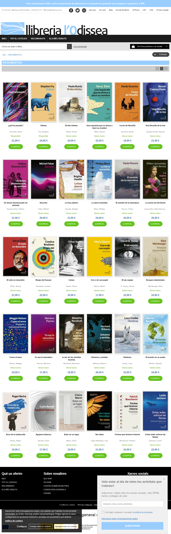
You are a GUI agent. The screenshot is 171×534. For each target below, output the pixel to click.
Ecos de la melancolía (15, 434)
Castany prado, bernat (155, 132)
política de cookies (14, 521)
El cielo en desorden (16, 280)
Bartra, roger (15, 441)
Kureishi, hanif (16, 132)
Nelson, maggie (15, 363)
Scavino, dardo (127, 132)
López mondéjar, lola (99, 441)
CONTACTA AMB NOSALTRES (56, 486)
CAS (151, 10)
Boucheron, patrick (127, 441)
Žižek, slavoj (99, 132)
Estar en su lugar (71, 434)
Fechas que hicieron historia (127, 434)
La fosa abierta (71, 203)
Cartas (71, 280)
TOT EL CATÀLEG (18, 38)
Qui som (92, 10)
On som (102, 10)
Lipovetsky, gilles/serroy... (155, 209)
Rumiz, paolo (71, 132)
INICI (4, 38)
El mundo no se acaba (155, 357)
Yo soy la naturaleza (43, 357)
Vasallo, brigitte (71, 209)
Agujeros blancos (43, 434)
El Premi (136, 10)
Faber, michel (43, 209)
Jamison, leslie (155, 441)
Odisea (43, 126)
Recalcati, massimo (71, 363)
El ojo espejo (127, 280)
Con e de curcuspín (99, 280)
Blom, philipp (99, 209)
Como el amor (16, 357)
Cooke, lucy (127, 363)
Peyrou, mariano (43, 363)
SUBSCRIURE (132, 526)
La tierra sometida (99, 203)
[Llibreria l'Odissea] (54, 25)
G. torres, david (127, 286)
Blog (111, 10)
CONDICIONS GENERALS (55, 490)
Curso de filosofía (127, 126)
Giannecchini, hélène (15, 209)
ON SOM (47, 482)
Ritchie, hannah (155, 363)
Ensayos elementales (155, 280)
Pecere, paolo (127, 209)
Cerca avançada (80, 46)
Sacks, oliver (71, 286)
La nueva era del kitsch (155, 203)
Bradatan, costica (43, 286)
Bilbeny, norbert (99, 363)
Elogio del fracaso (43, 280)
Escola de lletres (122, 10)
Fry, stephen (43, 132)
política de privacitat (143, 512)
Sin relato (99, 434)
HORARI (47, 493)
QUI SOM (48, 479)
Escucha (43, 203)
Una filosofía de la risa (155, 126)
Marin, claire (71, 441)
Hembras (127, 357)
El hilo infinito (71, 126)
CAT (144, 10)
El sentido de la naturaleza (127, 203)
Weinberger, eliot (155, 286)
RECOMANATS (38, 38)
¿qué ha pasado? (15, 126)
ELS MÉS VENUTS (57, 38)
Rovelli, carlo (43, 441)
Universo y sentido (99, 357)
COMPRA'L (15, 147)
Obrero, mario (99, 286)
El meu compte (162, 10)
